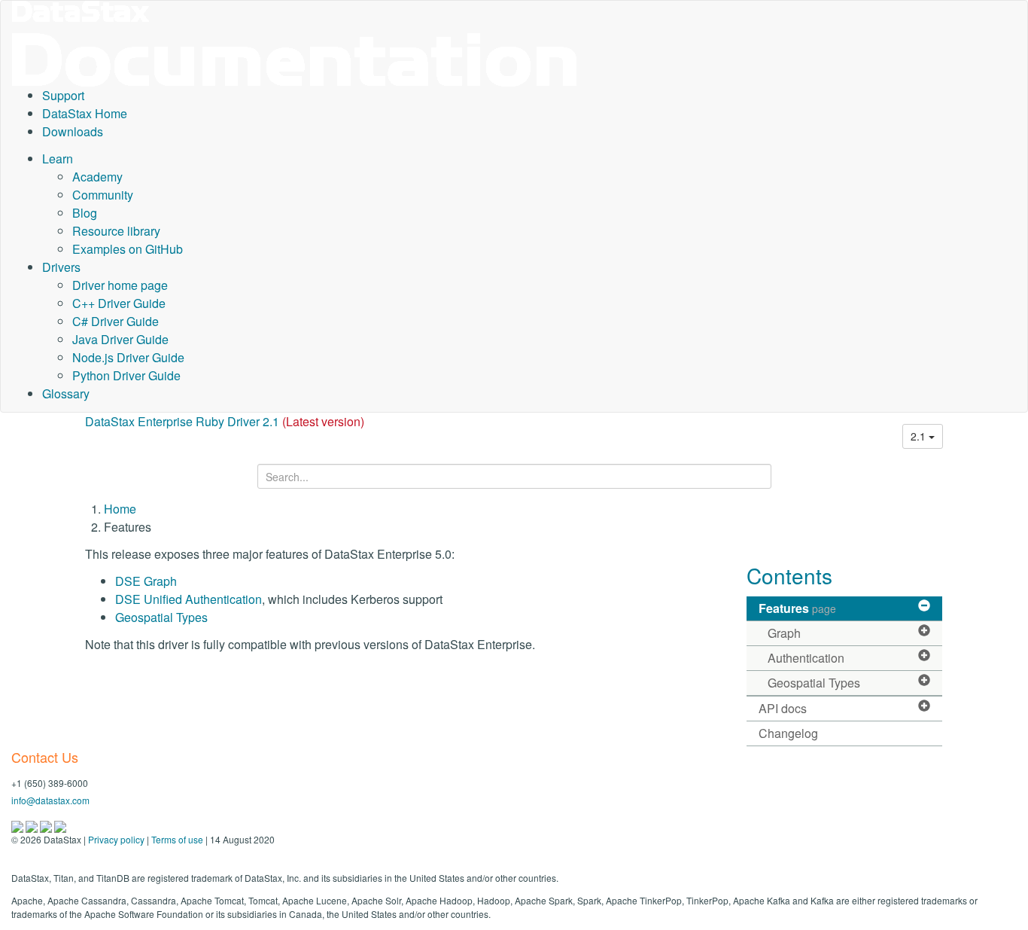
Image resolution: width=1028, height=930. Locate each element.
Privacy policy (116, 839)
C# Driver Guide (115, 321)
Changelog (788, 733)
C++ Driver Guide (119, 303)
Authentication (806, 657)
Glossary (66, 393)
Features (797, 608)
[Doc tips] (33, 825)
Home (120, 508)
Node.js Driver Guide (128, 357)
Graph (784, 633)
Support (63, 95)
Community (102, 194)
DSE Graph (146, 581)
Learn (57, 158)
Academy (97, 176)
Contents (789, 575)
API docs (783, 708)
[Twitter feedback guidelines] (47, 825)
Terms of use (177, 839)
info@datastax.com (50, 800)
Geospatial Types (161, 617)
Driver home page (120, 285)
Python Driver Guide (126, 375)
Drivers (61, 267)
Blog (84, 212)
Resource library (116, 230)
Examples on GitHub (127, 249)
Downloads (72, 131)
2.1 (920, 436)
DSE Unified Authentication (188, 599)
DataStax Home (84, 113)
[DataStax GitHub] (60, 825)
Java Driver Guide (120, 339)
